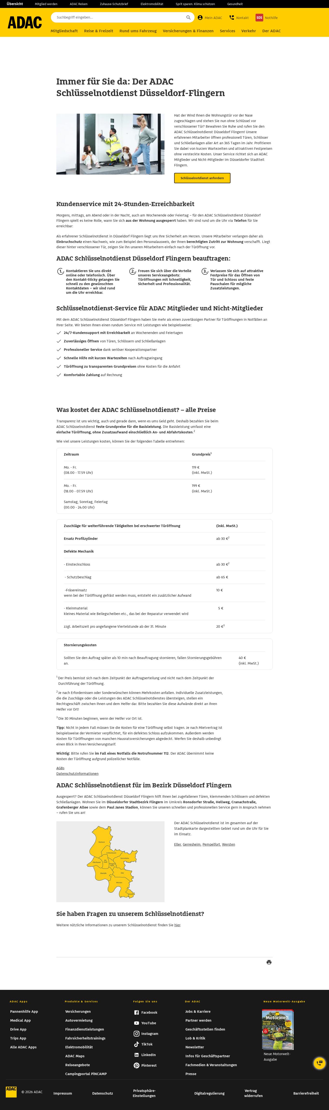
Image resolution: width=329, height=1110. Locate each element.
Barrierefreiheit (306, 1093)
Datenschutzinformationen (77, 773)
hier (177, 925)
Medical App (20, 1020)
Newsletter (194, 1047)
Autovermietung (78, 1020)
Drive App (18, 1029)
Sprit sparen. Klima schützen (195, 4)
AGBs (60, 768)
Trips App (18, 1038)
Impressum (62, 1093)
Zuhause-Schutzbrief (114, 4)
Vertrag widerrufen (253, 1093)
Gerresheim (192, 844)
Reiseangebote (77, 1065)
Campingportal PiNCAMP (86, 1074)
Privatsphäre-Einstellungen (144, 1093)
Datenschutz (102, 1093)
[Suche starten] (188, 17)
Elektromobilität (152, 4)
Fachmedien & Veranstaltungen (211, 1065)
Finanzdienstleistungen (84, 1029)
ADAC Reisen (78, 4)
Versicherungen (78, 1011)
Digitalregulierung (209, 1093)
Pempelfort (211, 844)
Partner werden (198, 1020)
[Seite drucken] (269, 963)
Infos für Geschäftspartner (207, 1056)
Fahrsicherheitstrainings (85, 1038)
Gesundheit (235, 4)
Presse (190, 1074)
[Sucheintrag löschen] (175, 17)
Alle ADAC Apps (23, 1047)
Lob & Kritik (195, 1038)
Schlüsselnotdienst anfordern (202, 178)
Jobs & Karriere (198, 1011)
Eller (177, 844)
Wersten (228, 844)
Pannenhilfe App (24, 1011)
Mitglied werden (46, 4)
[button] (239, 17)
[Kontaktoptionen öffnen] (319, 1063)
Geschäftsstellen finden (205, 1029)
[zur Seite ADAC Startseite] (25, 22)
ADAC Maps (75, 1056)
